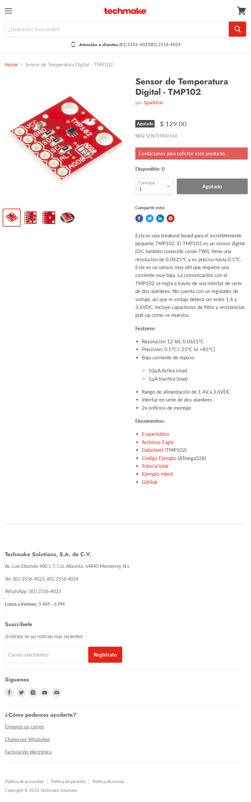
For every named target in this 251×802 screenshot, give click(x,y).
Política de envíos (108, 781)
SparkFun (153, 102)
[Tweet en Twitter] (150, 218)
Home (11, 64)
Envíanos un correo (24, 726)
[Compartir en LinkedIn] (160, 218)
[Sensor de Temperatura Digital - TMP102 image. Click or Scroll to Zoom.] (66, 139)
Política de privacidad (24, 781)
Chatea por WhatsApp (27, 739)
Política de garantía (68, 781)
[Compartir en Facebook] (139, 218)
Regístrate (105, 654)
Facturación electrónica (28, 752)
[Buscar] (237, 29)
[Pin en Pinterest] (171, 218)
